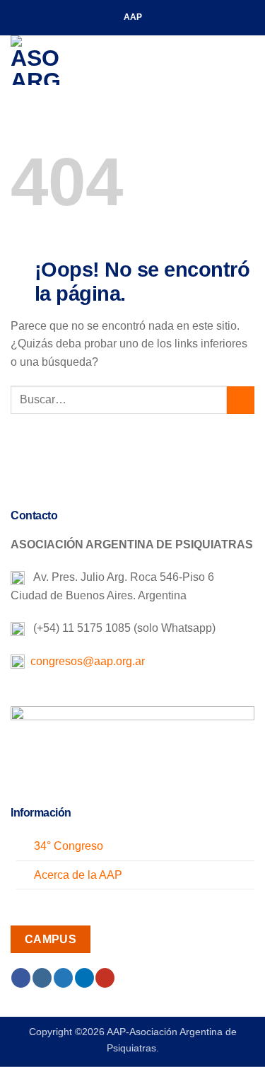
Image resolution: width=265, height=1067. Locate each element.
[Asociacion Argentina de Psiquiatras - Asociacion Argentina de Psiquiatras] (81, 60)
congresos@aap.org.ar (85, 661)
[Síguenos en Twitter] (63, 978)
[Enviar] (240, 400)
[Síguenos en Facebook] (20, 978)
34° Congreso (68, 846)
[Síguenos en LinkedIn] (84, 978)
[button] (245, 59)
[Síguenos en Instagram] (42, 978)
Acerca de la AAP (78, 875)
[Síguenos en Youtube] (104, 978)
